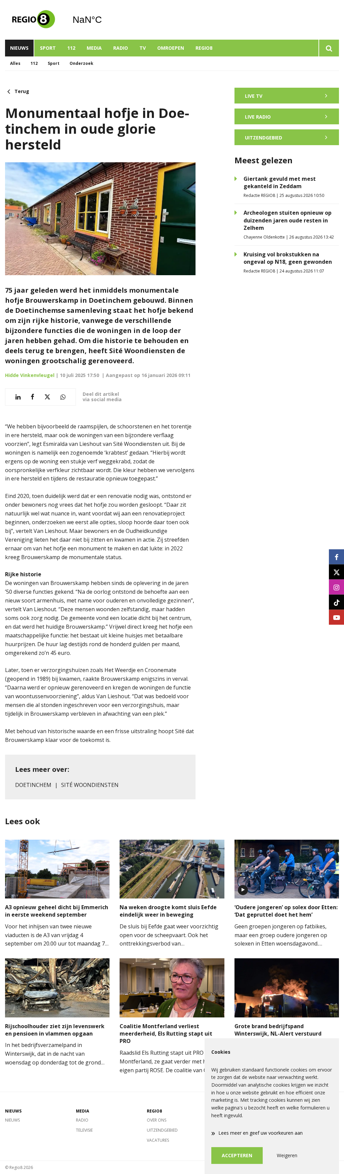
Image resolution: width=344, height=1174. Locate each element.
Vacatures (158, 1140)
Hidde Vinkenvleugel (29, 375)
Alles (15, 63)
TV (142, 48)
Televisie (84, 1130)
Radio (120, 48)
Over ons (156, 1120)
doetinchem (33, 785)
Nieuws (19, 48)
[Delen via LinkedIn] (18, 397)
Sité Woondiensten (90, 785)
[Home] (33, 19)
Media (94, 48)
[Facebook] (336, 556)
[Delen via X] (47, 397)
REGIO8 (204, 48)
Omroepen (170, 48)
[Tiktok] (336, 602)
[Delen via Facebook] (32, 397)
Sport (48, 48)
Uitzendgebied (162, 1130)
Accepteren (237, 1155)
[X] (336, 572)
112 (71, 48)
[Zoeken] (328, 48)
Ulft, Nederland (104, 19)
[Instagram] (336, 587)
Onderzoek (81, 63)
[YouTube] (336, 617)
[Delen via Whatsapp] (63, 397)
